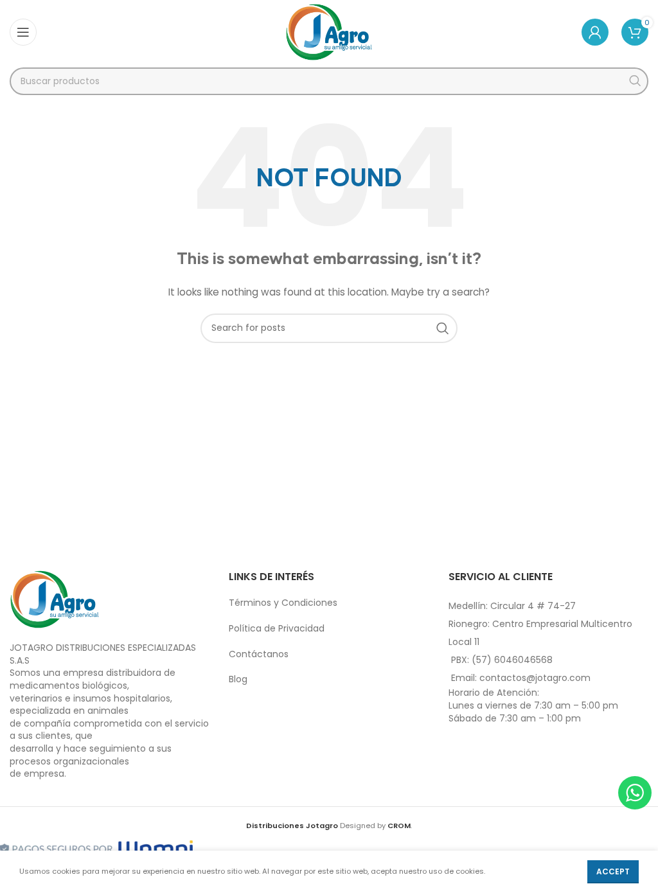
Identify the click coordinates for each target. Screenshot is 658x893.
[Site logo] (329, 31)
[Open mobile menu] (23, 32)
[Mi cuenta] (595, 32)
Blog (238, 679)
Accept (613, 871)
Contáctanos (259, 654)
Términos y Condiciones (283, 602)
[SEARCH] (634, 81)
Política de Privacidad (277, 628)
